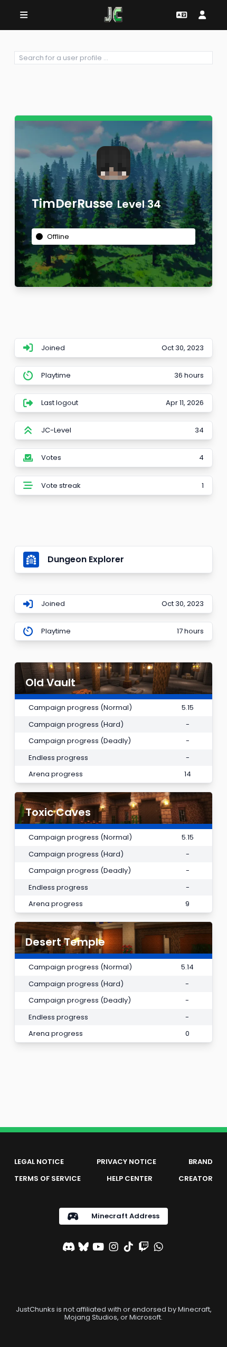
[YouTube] (98, 1248)
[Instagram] (113, 1248)
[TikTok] (128, 1248)
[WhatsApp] (158, 1248)
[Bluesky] (83, 1248)
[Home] (113, 15)
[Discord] (68, 1248)
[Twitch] (143, 1248)
